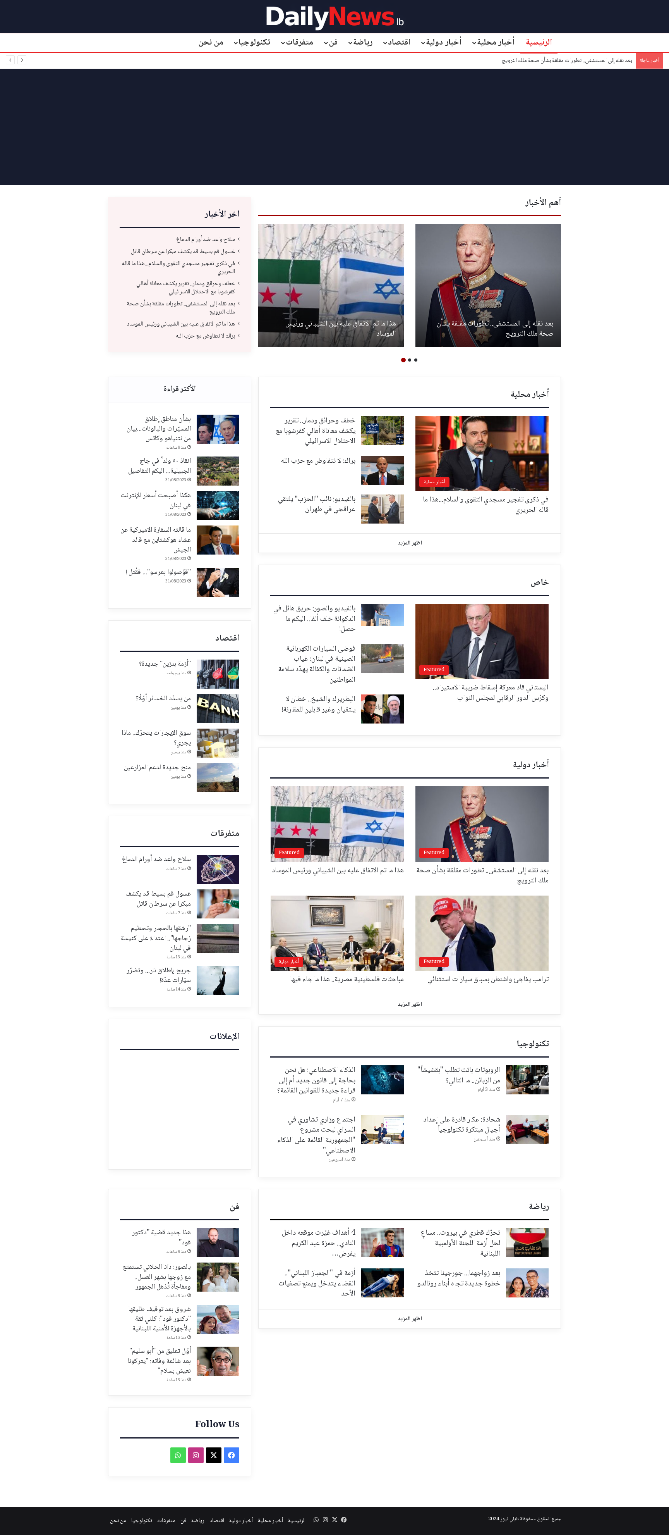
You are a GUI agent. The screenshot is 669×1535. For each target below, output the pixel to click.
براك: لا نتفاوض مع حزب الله (205, 336)
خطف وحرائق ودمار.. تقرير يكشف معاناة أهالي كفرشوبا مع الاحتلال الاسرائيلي (185, 288)
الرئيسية (539, 42)
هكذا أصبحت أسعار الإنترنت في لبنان (156, 500)
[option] (488, 285)
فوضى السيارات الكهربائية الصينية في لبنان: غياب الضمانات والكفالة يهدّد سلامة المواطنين (316, 664)
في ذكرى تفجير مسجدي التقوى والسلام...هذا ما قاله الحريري (178, 267)
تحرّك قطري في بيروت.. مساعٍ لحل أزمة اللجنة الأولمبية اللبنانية (460, 1243)
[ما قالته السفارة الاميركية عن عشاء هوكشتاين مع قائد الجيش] (218, 540)
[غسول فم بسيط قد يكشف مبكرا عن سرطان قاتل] (218, 903)
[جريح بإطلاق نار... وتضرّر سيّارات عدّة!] (218, 980)
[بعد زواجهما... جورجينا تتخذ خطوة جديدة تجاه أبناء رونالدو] (527, 1282)
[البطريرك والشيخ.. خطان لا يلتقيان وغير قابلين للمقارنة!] (382, 709)
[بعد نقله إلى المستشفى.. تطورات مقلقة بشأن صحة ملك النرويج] (488, 285)
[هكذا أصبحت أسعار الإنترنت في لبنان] (218, 505)
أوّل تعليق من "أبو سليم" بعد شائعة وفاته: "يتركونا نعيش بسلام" (159, 1361)
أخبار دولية (443, 42)
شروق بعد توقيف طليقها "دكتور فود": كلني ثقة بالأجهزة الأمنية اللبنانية (160, 1319)
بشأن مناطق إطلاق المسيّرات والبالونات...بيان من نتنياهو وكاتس (159, 428)
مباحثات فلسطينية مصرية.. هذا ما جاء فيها (347, 979)
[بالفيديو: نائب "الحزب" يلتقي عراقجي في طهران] (382, 509)
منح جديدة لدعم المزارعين (157, 768)
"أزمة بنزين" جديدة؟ (165, 664)
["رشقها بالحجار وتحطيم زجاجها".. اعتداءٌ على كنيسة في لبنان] (218, 938)
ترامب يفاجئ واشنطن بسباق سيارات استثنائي (488, 979)
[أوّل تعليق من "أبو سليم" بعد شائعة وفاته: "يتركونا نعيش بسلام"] (218, 1361)
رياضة (362, 42)
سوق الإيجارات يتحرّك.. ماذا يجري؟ (156, 738)
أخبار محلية (496, 42)
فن (333, 42)
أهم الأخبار (543, 203)
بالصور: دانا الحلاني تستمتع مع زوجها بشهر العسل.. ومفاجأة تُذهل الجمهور (157, 1276)
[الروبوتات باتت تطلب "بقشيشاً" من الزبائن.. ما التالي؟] (527, 1079)
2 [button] (409, 360)
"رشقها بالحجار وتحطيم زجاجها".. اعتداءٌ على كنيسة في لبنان (156, 938)
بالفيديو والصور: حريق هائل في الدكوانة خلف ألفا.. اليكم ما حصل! (314, 619)
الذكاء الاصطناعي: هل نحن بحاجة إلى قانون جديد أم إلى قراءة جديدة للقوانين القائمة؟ (316, 1080)
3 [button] (403, 360)
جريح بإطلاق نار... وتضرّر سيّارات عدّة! (159, 975)
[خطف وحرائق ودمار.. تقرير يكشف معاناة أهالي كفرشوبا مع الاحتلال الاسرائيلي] (382, 430)
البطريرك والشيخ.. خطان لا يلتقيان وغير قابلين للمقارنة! (318, 704)
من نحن (211, 42)
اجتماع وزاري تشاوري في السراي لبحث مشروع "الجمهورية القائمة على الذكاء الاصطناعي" (316, 1135)
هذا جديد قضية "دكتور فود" (161, 1237)
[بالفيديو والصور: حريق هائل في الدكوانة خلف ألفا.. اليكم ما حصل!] (382, 615)
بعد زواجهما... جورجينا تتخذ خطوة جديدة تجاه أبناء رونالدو (458, 1278)
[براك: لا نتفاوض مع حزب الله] (382, 470)
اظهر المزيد (410, 543)
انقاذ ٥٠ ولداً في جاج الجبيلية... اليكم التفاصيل (159, 466)
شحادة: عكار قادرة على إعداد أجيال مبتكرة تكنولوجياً (461, 1125)
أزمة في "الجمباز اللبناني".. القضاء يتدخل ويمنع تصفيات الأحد (317, 1283)
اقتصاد (399, 42)
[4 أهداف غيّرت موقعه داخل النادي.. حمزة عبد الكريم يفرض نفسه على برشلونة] (382, 1242)
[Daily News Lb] (334, 18)
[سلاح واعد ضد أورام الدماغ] (218, 869)
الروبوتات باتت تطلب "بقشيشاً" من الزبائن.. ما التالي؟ (458, 1075)
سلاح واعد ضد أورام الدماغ (205, 239)
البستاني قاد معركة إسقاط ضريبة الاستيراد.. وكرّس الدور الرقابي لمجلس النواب (491, 693)
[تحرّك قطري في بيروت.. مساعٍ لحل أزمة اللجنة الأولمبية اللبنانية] (527, 1242)
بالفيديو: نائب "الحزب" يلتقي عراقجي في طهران (316, 504)
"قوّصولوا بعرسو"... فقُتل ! (158, 572)
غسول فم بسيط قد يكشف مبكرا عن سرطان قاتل (183, 251)
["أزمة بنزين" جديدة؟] (218, 674)
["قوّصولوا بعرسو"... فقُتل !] (218, 582)
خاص (539, 583)
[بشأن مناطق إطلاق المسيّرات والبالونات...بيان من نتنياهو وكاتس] (218, 429)
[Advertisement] (334, 127)
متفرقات (299, 42)
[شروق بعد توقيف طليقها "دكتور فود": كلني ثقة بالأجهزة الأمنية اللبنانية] (218, 1319)
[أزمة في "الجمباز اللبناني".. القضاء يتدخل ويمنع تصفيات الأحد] (382, 1282)
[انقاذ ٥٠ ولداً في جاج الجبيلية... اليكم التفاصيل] (218, 471)
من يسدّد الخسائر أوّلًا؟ (163, 699)
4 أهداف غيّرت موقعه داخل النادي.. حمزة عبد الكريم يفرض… (318, 1243)
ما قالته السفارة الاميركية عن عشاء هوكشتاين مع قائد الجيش (155, 539)
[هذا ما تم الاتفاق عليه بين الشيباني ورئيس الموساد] (331, 285)
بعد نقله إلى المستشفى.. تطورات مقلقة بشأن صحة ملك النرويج (495, 329)
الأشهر (179, 390)
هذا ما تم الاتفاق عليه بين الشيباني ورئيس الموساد (579, 61)
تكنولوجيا (254, 42)
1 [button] (415, 360)
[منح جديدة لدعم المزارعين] (218, 777)
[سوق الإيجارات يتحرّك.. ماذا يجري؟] (218, 743)
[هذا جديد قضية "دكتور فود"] (218, 1242)
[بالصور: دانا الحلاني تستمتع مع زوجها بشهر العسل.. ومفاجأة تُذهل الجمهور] (218, 1277)
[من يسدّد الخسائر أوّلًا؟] (218, 708)
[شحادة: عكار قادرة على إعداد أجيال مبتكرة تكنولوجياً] (527, 1129)
